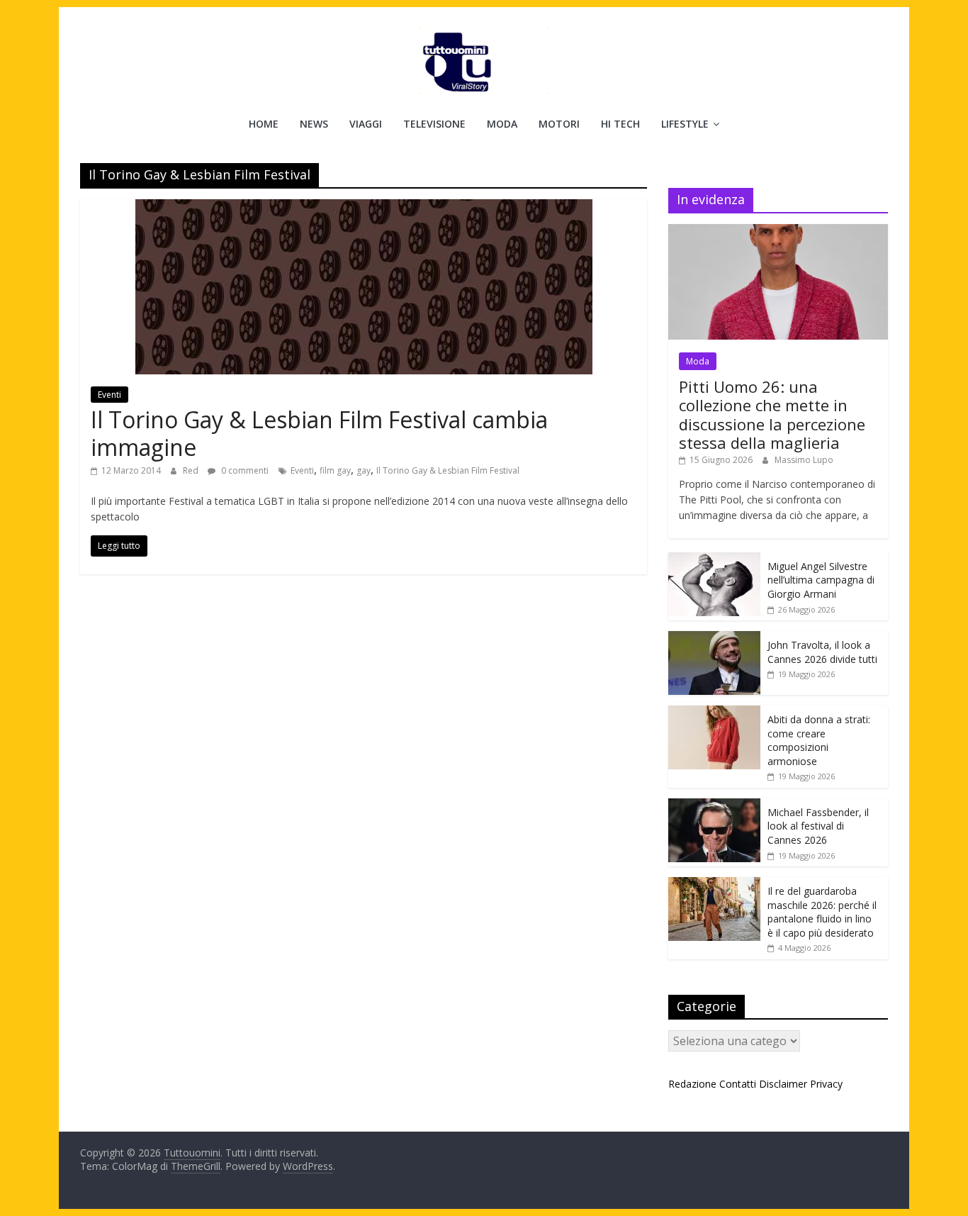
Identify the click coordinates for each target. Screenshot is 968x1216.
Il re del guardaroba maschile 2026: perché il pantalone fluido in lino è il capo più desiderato (822, 911)
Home (263, 123)
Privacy (826, 1084)
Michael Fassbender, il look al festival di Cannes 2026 (818, 826)
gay (363, 470)
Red (192, 470)
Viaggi (365, 123)
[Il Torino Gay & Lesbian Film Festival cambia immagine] (363, 208)
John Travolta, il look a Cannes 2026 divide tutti (822, 652)
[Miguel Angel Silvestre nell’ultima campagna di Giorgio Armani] (714, 560)
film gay (335, 470)
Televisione (434, 123)
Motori (559, 123)
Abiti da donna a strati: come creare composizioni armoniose (818, 740)
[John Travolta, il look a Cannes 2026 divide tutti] (714, 638)
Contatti (737, 1084)
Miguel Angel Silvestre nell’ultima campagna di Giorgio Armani (820, 580)
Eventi (109, 395)
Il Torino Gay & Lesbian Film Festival (447, 470)
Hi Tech (620, 123)
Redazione (692, 1084)
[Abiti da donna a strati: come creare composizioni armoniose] (714, 713)
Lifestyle (685, 123)
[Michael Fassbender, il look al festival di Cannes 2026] (714, 806)
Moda (502, 123)
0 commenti (244, 470)
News (314, 123)
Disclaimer (783, 1084)
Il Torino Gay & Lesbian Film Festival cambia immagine (319, 433)
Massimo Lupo (804, 460)
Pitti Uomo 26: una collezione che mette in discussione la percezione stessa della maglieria (772, 414)
